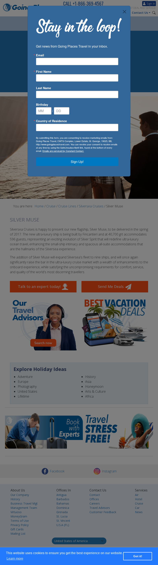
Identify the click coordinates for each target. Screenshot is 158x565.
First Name (43, 71)
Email (40, 55)
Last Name (43, 87)
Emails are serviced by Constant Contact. (63, 150)
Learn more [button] (15, 558)
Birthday (42, 104)
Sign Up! (77, 161)
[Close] (124, 11)
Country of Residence (51, 120)
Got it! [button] (137, 556)
